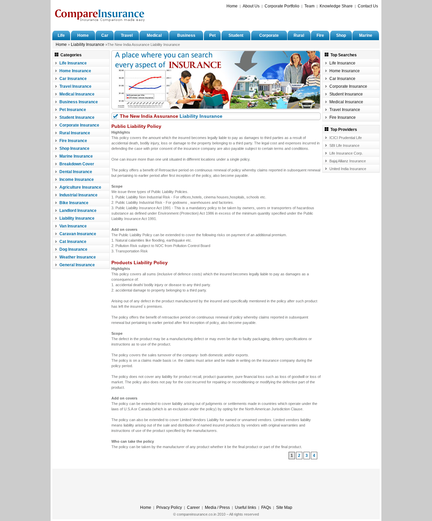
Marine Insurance (76, 156)
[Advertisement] (299, 19)
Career (193, 507)
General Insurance (77, 265)
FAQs (266, 507)
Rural (299, 35)
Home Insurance (75, 70)
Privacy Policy (169, 507)
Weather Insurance (77, 257)
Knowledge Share (336, 6)
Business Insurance (78, 102)
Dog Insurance (73, 249)
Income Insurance (76, 179)
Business (186, 35)
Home (232, 6)
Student (235, 35)
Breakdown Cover (76, 164)
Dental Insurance (75, 171)
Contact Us (368, 6)
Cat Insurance (72, 241)
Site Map (284, 507)
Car (104, 35)
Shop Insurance (74, 148)
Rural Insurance (74, 133)
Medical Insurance (76, 94)
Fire (320, 35)
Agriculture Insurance (80, 187)
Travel (127, 35)
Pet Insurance (72, 109)
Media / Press (217, 507)
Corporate (269, 35)
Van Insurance (73, 226)
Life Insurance (73, 63)
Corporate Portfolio (282, 6)
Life (61, 35)
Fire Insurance (73, 140)
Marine (365, 35)
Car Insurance (73, 78)
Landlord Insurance (78, 210)
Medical (154, 35)
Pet (212, 35)
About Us (251, 6)
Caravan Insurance (77, 233)
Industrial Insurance (78, 195)
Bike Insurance (73, 202)
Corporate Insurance (79, 125)
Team (309, 6)
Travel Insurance (75, 86)
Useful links (245, 507)
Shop (341, 35)
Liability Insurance (87, 44)
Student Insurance (76, 117)
